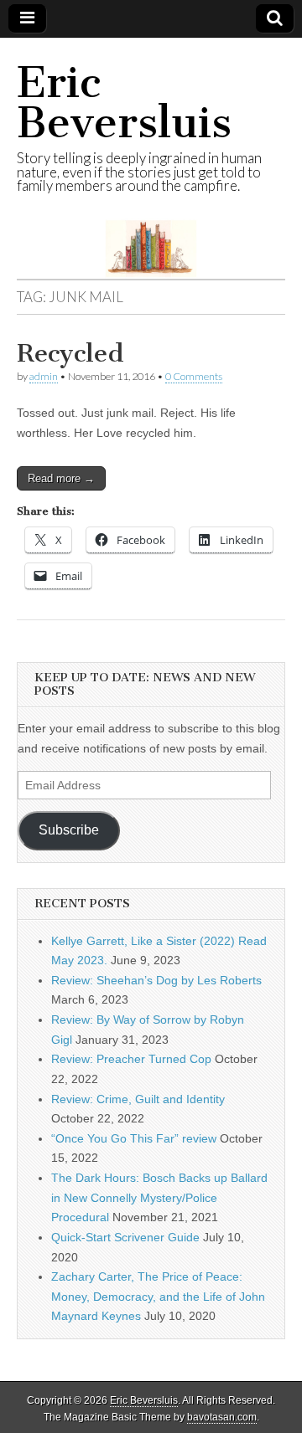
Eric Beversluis (124, 102)
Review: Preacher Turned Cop (131, 1059)
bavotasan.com (222, 1417)
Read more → (61, 478)
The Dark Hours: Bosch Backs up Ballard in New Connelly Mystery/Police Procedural (159, 1197)
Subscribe (69, 830)
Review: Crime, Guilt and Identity (138, 1099)
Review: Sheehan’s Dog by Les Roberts (156, 980)
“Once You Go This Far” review (133, 1138)
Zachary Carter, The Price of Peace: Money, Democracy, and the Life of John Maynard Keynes (158, 1296)
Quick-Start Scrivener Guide (125, 1237)
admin (43, 376)
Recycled (70, 353)
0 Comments (193, 376)
